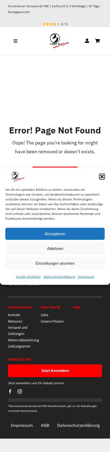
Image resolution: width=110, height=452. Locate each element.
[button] (102, 176)
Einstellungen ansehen (55, 263)
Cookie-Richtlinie (28, 277)
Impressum (86, 277)
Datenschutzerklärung (59, 277)
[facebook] (10, 391)
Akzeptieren (55, 233)
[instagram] (20, 391)
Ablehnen (55, 248)
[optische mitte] (55, 35)
